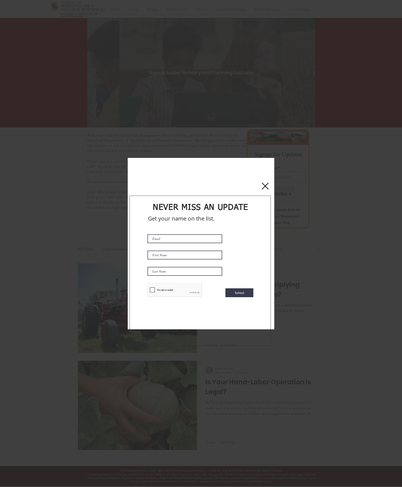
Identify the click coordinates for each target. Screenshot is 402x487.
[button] (265, 186)
